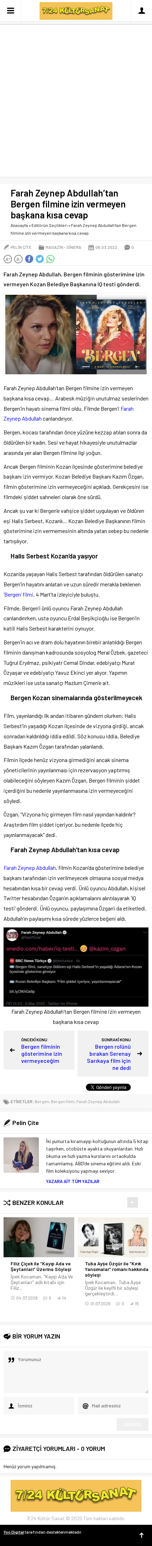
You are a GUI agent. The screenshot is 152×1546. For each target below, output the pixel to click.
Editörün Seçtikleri (49, 225)
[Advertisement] (76, 101)
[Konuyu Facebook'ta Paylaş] (29, 259)
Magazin (54, 247)
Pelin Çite (21, 247)
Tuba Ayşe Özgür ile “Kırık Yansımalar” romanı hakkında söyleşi (116, 1269)
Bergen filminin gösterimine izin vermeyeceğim (41, 1053)
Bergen (42, 1101)
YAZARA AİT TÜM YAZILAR (72, 1181)
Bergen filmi (63, 1101)
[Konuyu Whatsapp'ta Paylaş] (50, 259)
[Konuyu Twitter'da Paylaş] (39, 259)
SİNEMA (73, 247)
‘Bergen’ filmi (18, 594)
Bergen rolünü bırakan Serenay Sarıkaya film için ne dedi (109, 1057)
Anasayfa (19, 225)
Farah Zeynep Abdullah (30, 867)
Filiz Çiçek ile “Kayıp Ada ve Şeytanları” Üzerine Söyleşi (41, 1266)
